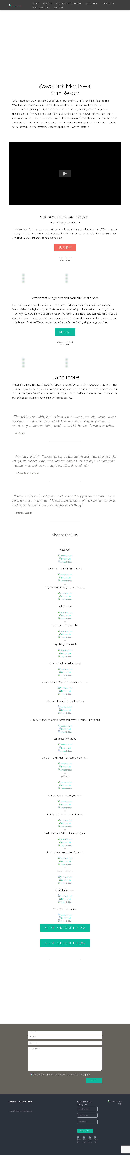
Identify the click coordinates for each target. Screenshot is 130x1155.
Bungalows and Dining (69, 3)
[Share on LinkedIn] (65, 562)
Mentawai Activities (65, 419)
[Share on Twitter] (65, 558)
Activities (91, 3)
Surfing (47, 3)
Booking (59, 8)
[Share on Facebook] (65, 555)
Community (107, 3)
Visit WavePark (41, 8)
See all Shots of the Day (65, 927)
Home (36, 3)
